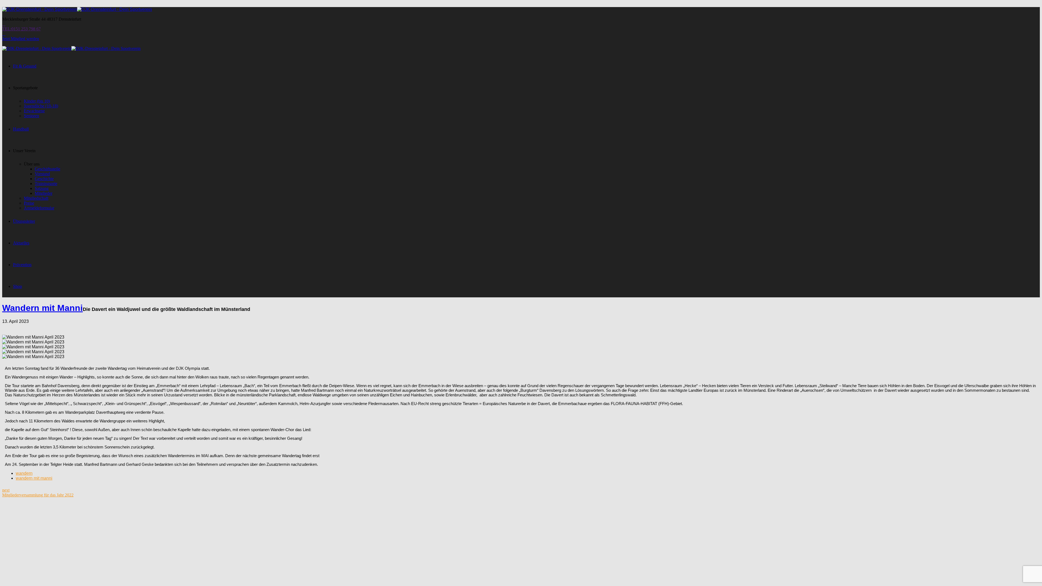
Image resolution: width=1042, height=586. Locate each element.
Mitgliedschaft (36, 198)
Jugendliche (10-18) (41, 106)
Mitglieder (43, 193)
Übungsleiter (24, 221)
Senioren (31, 115)
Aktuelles (21, 243)
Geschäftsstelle (47, 169)
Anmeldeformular (39, 208)
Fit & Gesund (24, 66)
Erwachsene (34, 111)
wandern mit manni (34, 478)
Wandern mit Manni (42, 308)
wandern (24, 473)
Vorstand (42, 173)
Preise (29, 203)
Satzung (42, 188)
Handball (21, 129)
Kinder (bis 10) (37, 101)
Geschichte (44, 178)
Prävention (22, 264)
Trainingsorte (46, 183)
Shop (17, 286)
